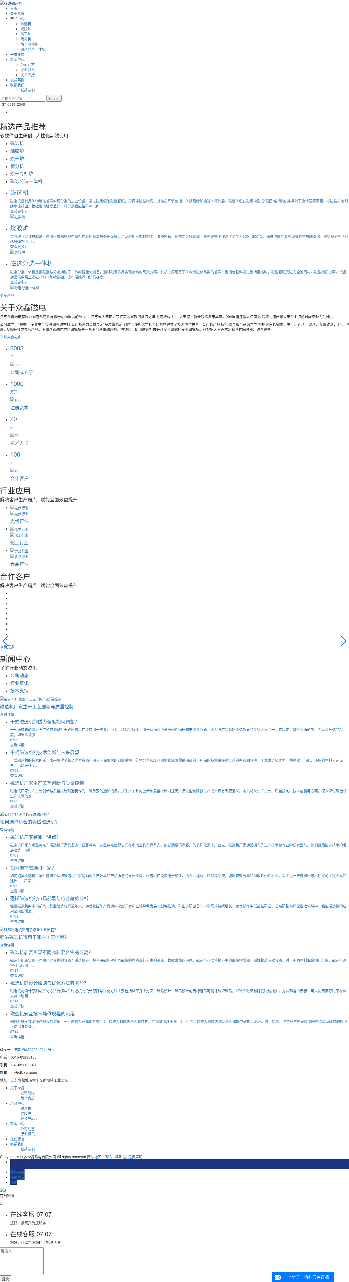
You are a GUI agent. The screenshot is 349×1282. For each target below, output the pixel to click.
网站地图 (94, 1156)
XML (118, 1156)
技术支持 (27, 74)
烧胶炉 (25, 28)
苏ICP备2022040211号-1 (34, 1049)
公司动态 (27, 64)
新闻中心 (17, 59)
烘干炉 (25, 33)
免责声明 (135, 1156)
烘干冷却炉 (29, 43)
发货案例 (17, 79)
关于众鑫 (17, 13)
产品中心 (17, 18)
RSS (108, 1156)
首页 (13, 8)
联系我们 (17, 84)
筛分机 (25, 38)
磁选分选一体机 (32, 49)
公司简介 (27, 1092)
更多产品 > (29, 1118)
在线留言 (17, 1138)
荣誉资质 (17, 54)
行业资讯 (27, 69)
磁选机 (25, 23)
